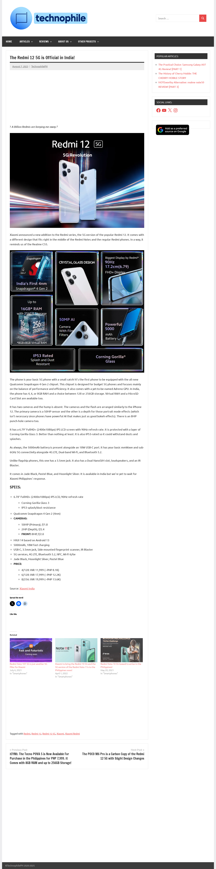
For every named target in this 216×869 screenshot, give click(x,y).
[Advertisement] (77, 95)
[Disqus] (77, 816)
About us (63, 41)
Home (9, 41)
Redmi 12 (36, 733)
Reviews (44, 41)
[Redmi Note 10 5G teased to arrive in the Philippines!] (122, 650)
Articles (25, 41)
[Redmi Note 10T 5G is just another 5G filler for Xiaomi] (31, 650)
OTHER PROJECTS (87, 41)
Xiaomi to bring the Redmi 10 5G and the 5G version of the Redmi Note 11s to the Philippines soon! (75, 667)
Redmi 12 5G (49, 733)
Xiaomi (60, 733)
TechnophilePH (39, 66)
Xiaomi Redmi (72, 733)
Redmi (27, 733)
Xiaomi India (27, 588)
